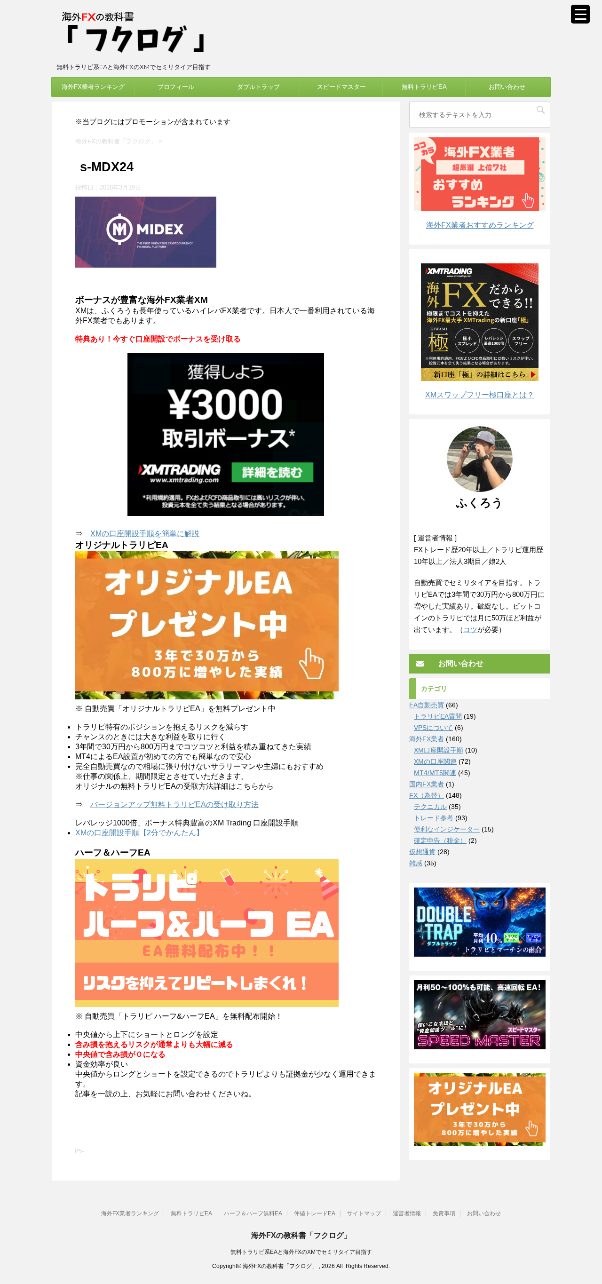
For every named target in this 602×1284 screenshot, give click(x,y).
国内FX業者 (426, 784)
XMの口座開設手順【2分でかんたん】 (139, 833)
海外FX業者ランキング (93, 86)
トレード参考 (433, 818)
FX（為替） (426, 795)
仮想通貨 (422, 852)
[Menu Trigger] (580, 14)
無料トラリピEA (424, 86)
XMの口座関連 (435, 761)
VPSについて (433, 727)
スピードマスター (341, 86)
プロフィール (176, 86)
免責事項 (444, 1213)
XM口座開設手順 (438, 750)
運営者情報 (407, 1213)
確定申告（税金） (440, 840)
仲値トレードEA (314, 1213)
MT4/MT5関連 (435, 773)
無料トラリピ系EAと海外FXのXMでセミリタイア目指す (301, 1252)
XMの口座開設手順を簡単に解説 (144, 534)
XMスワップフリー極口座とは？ (479, 395)
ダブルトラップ (258, 86)
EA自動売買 (426, 705)
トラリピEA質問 (438, 716)
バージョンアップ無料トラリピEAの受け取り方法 (174, 804)
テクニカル (430, 806)
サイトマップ (364, 1213)
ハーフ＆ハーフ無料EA (253, 1213)
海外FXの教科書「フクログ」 (301, 1235)
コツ (470, 630)
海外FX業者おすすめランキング (480, 225)
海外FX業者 (426, 739)
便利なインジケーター (447, 829)
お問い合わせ (507, 86)
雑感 (415, 863)
